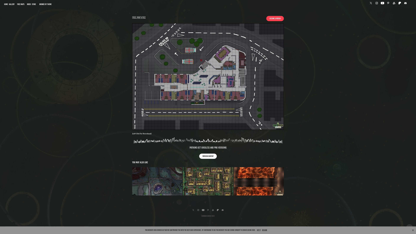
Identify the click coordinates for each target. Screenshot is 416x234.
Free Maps (20, 4)
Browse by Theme (45, 4)
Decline (264, 230)
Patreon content (208, 156)
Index (29, 4)
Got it (259, 230)
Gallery (12, 4)
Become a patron (275, 18)
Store (34, 4)
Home (6, 4)
